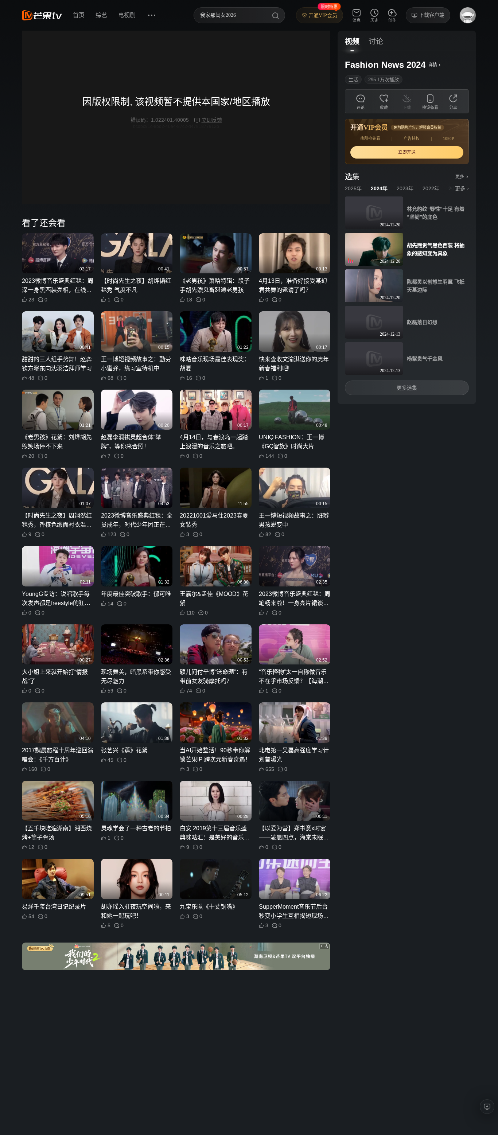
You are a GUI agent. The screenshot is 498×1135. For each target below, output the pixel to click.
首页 (79, 15)
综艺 (101, 15)
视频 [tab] (352, 42)
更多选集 (407, 388)
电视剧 (127, 15)
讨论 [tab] (376, 42)
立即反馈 (212, 120)
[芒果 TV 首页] (42, 15)
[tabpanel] (407, 227)
